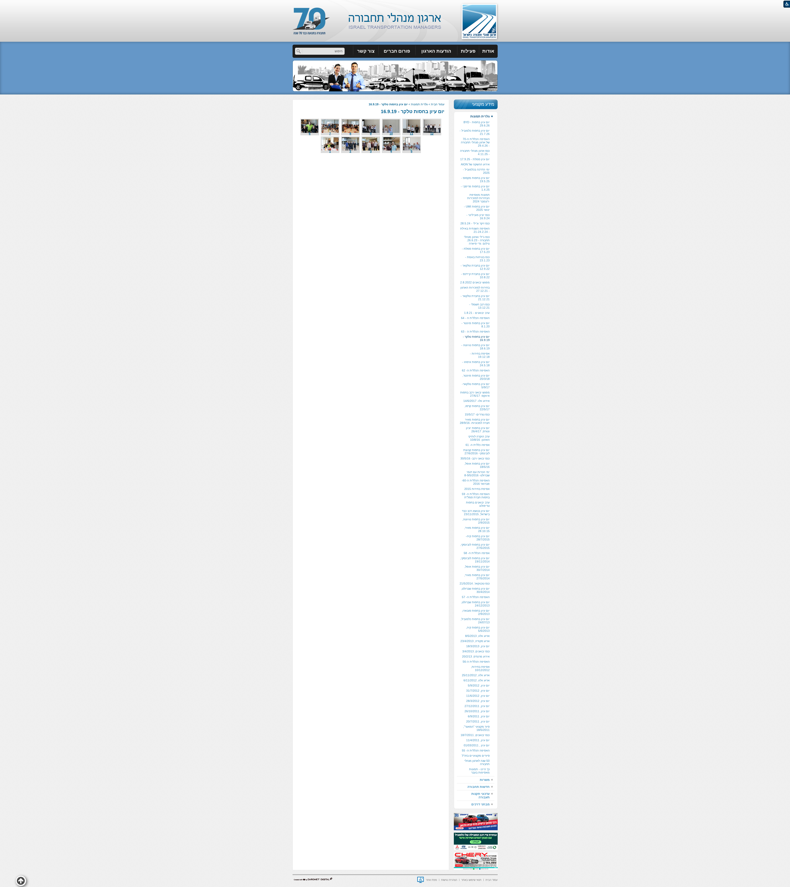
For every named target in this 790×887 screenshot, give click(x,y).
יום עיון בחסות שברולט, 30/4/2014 (475, 590)
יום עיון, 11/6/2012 (478, 695)
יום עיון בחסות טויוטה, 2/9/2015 (476, 521)
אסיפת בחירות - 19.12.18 (480, 355)
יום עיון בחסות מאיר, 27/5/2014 (477, 576)
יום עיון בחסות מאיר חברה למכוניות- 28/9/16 (475, 421)
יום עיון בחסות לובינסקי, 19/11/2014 (475, 560)
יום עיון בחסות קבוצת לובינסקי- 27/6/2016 (476, 451)
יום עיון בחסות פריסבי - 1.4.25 (475, 188)
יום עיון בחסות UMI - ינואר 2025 (477, 208)
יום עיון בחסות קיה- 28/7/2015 (478, 538)
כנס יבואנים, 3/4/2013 (476, 651)
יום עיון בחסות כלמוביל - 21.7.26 (475, 132)
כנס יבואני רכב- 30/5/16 (475, 458)
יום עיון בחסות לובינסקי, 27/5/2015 (475, 546)
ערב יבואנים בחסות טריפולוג (478, 504)
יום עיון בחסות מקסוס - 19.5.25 (475, 179)
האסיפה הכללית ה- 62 (476, 370)
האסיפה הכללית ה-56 (476, 661)
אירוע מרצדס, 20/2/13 (476, 656)
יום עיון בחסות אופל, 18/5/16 (477, 465)
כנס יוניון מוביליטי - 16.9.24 (478, 216)
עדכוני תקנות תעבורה (480, 795)
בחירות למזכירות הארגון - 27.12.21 (475, 289)
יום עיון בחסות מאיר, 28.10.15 (477, 529)
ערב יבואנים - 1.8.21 (477, 312)
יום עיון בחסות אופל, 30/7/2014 (477, 568)
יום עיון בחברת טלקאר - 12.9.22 (475, 267)
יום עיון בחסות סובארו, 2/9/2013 (476, 612)
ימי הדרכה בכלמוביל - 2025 (476, 171)
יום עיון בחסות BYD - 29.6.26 (477, 124)
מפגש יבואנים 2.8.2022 (475, 282)
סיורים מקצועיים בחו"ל (476, 755)
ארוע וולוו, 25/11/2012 (476, 675)
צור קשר (365, 51)
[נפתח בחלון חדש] (420, 880)
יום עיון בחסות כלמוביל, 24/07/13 (475, 620)
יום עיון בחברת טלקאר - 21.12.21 (475, 297)
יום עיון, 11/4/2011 (478, 740)
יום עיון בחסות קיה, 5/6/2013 (478, 629)
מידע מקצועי (483, 104)
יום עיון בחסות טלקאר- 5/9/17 (476, 385)
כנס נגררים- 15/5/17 (477, 414)
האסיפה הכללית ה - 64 (475, 318)
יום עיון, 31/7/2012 (478, 690)
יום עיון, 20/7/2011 (478, 721)
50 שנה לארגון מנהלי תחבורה (477, 762)
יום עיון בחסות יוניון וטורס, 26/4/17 (478, 429)
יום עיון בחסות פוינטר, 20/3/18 (476, 377)
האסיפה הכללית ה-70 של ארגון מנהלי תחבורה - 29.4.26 (475, 142)
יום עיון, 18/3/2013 (478, 646)
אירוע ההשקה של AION (475, 164)
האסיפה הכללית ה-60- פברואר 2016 (476, 482)
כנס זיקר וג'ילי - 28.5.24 (475, 223)
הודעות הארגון (436, 51)
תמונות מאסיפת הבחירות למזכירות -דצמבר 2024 (478, 198)
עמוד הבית (437, 104)
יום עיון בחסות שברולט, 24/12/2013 (475, 604)
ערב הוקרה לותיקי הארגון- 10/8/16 (479, 438)
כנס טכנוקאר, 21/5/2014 (475, 583)
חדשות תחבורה (478, 786)
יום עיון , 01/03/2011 (477, 745)
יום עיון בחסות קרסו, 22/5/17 (477, 407)
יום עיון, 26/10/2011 (477, 711)
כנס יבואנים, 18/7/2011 (475, 735)
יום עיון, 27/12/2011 (477, 706)
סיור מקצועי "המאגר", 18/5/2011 (476, 728)
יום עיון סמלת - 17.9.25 (475, 159)
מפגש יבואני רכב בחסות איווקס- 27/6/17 (475, 394)
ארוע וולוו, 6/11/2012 (477, 680)
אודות (488, 51)
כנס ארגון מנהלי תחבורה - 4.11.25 (475, 152)
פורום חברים (397, 51)
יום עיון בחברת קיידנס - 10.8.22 (475, 275)
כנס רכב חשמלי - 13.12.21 (479, 306)
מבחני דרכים (480, 804)
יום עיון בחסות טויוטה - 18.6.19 (475, 346)
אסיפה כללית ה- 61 (478, 444)
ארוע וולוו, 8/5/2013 (477, 636)
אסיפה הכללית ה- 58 (477, 553)
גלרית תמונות (419, 104)
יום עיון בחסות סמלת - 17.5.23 (476, 250)
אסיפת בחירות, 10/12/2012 (480, 668)
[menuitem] (488, 51)
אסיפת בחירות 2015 (477, 488)
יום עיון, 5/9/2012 (479, 685)
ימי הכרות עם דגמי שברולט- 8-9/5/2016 (477, 473)
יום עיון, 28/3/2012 (478, 701)
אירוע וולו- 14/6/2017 (476, 400)
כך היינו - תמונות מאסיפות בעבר (479, 771)
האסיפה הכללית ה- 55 (476, 750)
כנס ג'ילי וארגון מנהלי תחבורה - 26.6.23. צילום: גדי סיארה (477, 240)
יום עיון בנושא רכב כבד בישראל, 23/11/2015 (476, 512)
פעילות (468, 51)
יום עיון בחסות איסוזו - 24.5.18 (476, 363)
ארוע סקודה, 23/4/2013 (475, 641)
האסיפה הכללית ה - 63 (475, 331)
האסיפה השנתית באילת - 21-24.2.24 (475, 230)
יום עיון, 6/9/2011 (479, 716)
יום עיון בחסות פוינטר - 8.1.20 (475, 324)
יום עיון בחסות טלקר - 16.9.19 (412, 111)
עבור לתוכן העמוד (395, 4)
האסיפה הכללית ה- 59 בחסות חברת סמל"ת (476, 495)
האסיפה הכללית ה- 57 (476, 597)
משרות (485, 779)
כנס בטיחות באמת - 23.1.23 (477, 258)
